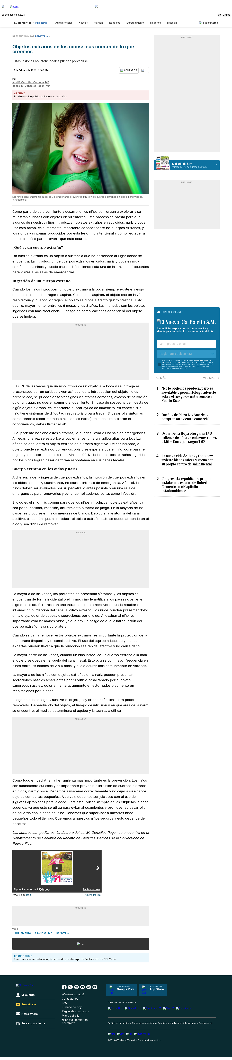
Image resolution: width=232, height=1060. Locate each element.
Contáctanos (70, 998)
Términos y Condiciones (171, 362)
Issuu (29, 894)
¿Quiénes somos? (73, 994)
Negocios (114, 22)
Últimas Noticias (63, 22)
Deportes (155, 22)
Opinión (98, 22)
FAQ (64, 1003)
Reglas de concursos (75, 1011)
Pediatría (41, 22)
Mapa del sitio (70, 1015)
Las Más (160, 378)
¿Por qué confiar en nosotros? (75, 1021)
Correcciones (205, 1023)
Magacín (172, 22)
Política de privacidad (118, 1023)
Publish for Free (93, 894)
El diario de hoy (72, 1007)
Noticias (83, 22)
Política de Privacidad (203, 360)
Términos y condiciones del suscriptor (177, 1023)
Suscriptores (210, 22)
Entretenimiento (135, 22)
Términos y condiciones (144, 1023)
